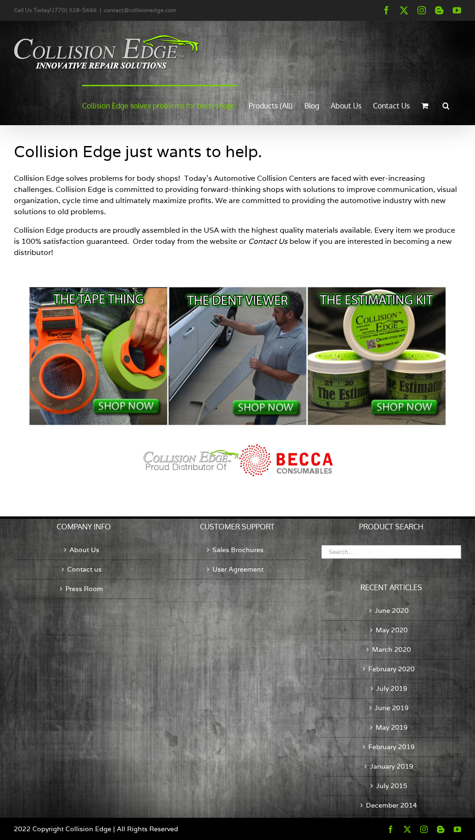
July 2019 (391, 688)
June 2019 (392, 708)
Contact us (84, 569)
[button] (446, 105)
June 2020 (392, 610)
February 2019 (391, 747)
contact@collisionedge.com (140, 9)
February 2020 (391, 669)
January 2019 (391, 766)
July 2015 (391, 786)
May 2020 (392, 630)
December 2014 (391, 805)
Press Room (84, 589)
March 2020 (391, 649)
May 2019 (392, 727)
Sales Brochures (237, 550)
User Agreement (237, 569)
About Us (84, 550)
